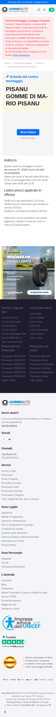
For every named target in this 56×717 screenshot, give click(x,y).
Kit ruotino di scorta (11, 483)
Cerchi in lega (8, 471)
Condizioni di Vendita (12, 529)
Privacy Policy (8, 545)
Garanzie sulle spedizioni (14, 533)
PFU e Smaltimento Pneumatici (17, 525)
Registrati (6, 559)
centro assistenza (21, 55)
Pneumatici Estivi (10, 487)
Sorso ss (40, 63)
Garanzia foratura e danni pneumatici (20, 537)
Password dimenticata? (13, 567)
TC (49, 705)
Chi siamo (6, 580)
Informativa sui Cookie (12, 541)
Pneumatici (7, 475)
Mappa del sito (8, 604)
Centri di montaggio (23, 63)
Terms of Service (31, 702)
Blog (3, 584)
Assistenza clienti (10, 608)
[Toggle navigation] (39, 10)
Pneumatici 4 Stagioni (12, 495)
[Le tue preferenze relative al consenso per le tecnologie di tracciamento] (5, 712)
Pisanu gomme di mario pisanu (22, 67)
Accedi (4, 563)
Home (7, 63)
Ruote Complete (9, 479)
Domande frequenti (11, 600)
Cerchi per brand (40, 307)
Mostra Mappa (28, 132)
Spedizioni (6, 513)
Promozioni (7, 588)
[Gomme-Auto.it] (14, 10)
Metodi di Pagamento (12, 517)
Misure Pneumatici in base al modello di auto (24, 592)
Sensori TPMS (8, 596)
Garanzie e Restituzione (13, 521)
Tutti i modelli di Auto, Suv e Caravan (20, 499)
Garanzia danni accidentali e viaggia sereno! (28, 2)
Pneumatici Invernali (11, 491)
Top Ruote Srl (28, 705)
